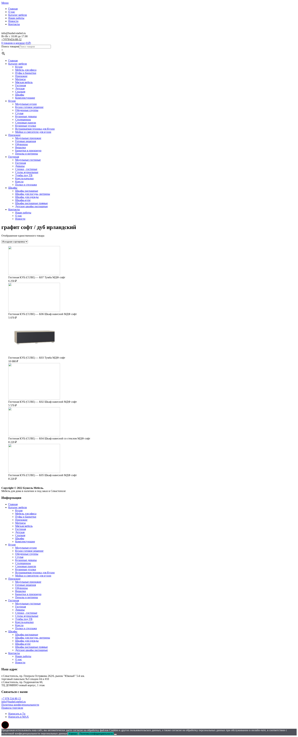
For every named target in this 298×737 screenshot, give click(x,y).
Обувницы (21, 144)
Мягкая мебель (24, 82)
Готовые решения (25, 141)
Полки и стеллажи (26, 184)
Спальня (20, 91)
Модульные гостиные (28, 159)
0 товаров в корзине (13, 43)
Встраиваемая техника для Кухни (35, 128)
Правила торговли (12, 707)
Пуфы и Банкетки (25, 73)
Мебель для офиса (25, 69)
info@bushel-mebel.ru (13, 701)
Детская (19, 88)
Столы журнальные (26, 172)
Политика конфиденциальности (20, 704)
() (28, 43)
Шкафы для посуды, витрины (32, 193)
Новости (13, 21)
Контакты (14, 24)
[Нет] (115, 734)
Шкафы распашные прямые (31, 203)
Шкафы (19, 94)
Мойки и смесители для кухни (33, 131)
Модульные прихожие (28, 138)
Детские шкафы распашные (31, 206)
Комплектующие (25, 97)
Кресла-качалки (24, 178)
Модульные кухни (26, 104)
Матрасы (20, 79)
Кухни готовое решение (29, 107)
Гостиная (20, 85)
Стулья (19, 113)
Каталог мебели (17, 14)
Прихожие (21, 76)
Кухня (18, 66)
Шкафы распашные (26, 190)
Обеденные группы (26, 110)
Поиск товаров (10, 46)
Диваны (20, 166)
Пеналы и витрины (26, 153)
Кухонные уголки (25, 125)
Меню (5, 2)
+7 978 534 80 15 (11, 698)
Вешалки (20, 147)
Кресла (19, 181)
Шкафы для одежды (27, 197)
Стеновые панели (25, 122)
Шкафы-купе (23, 200)
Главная (13, 8)
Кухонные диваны (26, 116)
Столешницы (23, 119)
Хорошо (73, 733)
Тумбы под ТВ (23, 175)
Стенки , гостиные (26, 169)
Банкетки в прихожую (28, 150)
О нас (11, 11)
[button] (5, 725)
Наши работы (16, 18)
